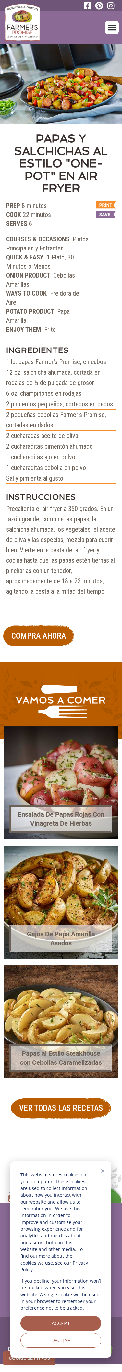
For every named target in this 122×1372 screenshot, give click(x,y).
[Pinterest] (101, 6)
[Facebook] (89, 6)
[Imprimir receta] (103, 205)
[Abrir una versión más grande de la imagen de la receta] (61, 84)
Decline (61, 1340)
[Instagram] (112, 6)
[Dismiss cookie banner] (102, 1172)
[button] (112, 27)
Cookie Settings (29, 1358)
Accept (61, 1323)
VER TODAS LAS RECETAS (61, 1108)
